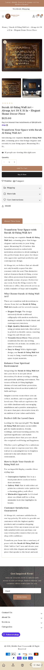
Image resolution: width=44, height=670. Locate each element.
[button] (40, 16)
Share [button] (8, 206)
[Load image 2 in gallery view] (32, 87)
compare (20, 181)
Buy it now (22, 175)
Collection (22, 665)
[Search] (31, 665)
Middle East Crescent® (21, 646)
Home (4, 27)
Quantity (5, 157)
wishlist (8, 181)
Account (12, 665)
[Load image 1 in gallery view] (11, 87)
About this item (12, 221)
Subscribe (22, 597)
